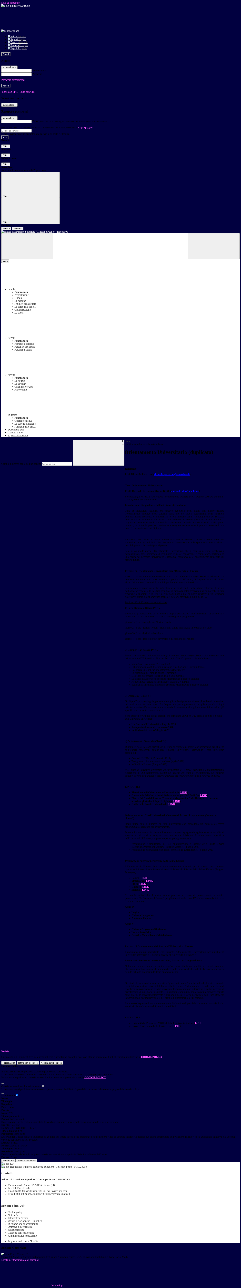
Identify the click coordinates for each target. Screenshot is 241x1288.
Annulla (6, 228)
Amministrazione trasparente (22, 1235)
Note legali (13, 1215)
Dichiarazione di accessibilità (23, 1223)
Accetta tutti (51, 1063)
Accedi (6, 54)
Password (37, 74)
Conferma (17, 228)
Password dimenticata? (13, 79)
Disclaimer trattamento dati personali (20, 1260)
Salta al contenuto (10, 2)
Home (127, 441)
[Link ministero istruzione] (15, 5)
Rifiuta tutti (28, 1063)
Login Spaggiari (85, 127)
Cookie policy (15, 1212)
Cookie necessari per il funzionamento (21, 1086)
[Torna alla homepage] (120, 231)
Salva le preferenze (27, 1160)
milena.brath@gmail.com (185, 491)
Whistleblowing (16, 1229)
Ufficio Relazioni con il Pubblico (25, 1221)
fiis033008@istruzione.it (41, 1191)
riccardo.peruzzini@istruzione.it (172, 474)
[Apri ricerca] (214, 246)
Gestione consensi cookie (21, 1232)
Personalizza (9, 1063)
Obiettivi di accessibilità (20, 1226)
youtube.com (8, 1095)
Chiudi (6, 146)
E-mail (35, 121)
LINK (198, 1023)
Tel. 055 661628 (21, 1188)
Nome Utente (39, 70)
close (5, 261)
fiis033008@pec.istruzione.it (42, 1194)
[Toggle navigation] (27, 246)
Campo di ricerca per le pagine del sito (21, 463)
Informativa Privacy (18, 1218)
